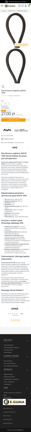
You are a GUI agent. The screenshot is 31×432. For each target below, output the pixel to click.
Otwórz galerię (22, 45)
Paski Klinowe (11, 11)
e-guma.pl (3, 11)
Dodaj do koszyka (13, 120)
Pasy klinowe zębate (22, 11)
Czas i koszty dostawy (10, 363)
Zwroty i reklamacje (9, 381)
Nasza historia (7, 397)
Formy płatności (8, 361)
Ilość (2, 101)
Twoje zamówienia (8, 345)
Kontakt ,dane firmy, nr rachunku (12, 392)
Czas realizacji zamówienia (11, 366)
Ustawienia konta (8, 350)
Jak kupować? (7, 384)
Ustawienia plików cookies (11, 347)
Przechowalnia (7, 352)
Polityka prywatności (9, 377)
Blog (5, 395)
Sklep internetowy (15, 430)
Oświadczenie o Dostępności (11, 379)
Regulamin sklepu (8, 374)
